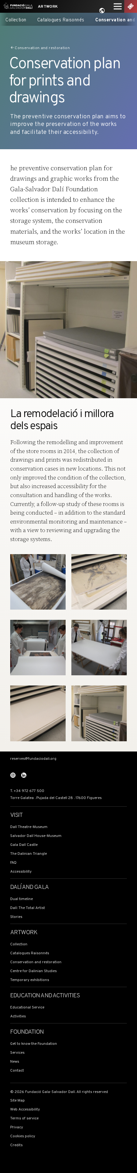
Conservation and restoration (42, 48)
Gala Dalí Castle (24, 845)
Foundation (27, 1032)
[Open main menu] (117, 6)
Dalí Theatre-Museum (28, 827)
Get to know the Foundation (33, 1044)
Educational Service (27, 1007)
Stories (16, 917)
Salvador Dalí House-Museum (35, 836)
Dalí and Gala (29, 887)
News (14, 1061)
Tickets (130, 6)
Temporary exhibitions (29, 980)
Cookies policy (22, 1136)
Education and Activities (45, 996)
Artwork (48, 6)
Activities (18, 1016)
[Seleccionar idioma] (102, 10)
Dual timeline (21, 899)
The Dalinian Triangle (28, 854)
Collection (15, 20)
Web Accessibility (25, 1109)
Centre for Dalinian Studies (33, 971)
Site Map (17, 1100)
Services (17, 1053)
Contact (17, 1070)
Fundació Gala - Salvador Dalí (16, 6)
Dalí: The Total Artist (27, 908)
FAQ (13, 863)
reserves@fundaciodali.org (33, 759)
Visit (16, 815)
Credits (16, 1145)
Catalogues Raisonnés (60, 20)
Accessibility (21, 871)
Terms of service (24, 1118)
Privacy (16, 1127)
